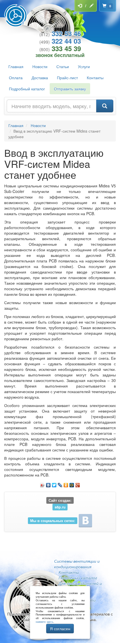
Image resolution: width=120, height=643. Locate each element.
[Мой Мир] (72, 483)
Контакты (95, 77)
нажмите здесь (44, 622)
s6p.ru (60, 506)
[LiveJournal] (60, 483)
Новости (39, 66)
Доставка (40, 77)
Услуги (84, 66)
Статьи (62, 66)
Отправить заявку (70, 88)
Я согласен (60, 628)
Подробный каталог (27, 88)
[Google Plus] (78, 483)
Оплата (16, 77)
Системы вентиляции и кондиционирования (77, 563)
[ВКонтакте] (48, 483)
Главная (15, 66)
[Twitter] (54, 483)
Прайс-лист (67, 77)
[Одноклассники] (66, 483)
